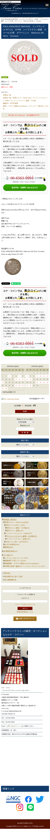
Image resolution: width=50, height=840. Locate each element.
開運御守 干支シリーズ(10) (15, 561)
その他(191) (8, 555)
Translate (17, 4)
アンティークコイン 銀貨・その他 (23, 101)
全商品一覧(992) (10, 519)
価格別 (5, 103)
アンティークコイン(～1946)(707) (19, 533)
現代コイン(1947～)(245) (15, 525)
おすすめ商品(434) (12, 544)
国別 (4, 106)
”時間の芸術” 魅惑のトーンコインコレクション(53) (25, 566)
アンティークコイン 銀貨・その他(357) (22, 536)
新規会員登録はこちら (25, 612)
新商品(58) (9, 547)
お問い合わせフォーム (14, 726)
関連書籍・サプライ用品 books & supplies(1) (22, 563)
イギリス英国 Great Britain (17, 106)
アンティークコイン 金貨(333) (18, 539)
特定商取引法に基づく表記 (13, 576)
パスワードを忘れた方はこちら (25, 604)
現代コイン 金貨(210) (15, 531)
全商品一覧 (7, 95)
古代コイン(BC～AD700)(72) (17, 542)
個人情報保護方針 (10, 580)
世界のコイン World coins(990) (16, 522)
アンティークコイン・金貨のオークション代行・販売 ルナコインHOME (21, 17)
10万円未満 (14, 103)
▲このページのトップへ (25, 823)
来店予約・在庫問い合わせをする (25, 188)
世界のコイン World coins (22, 98)
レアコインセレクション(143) (16, 558)
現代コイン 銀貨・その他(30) (18, 528)
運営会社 (7, 573)
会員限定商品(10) (10, 551)
